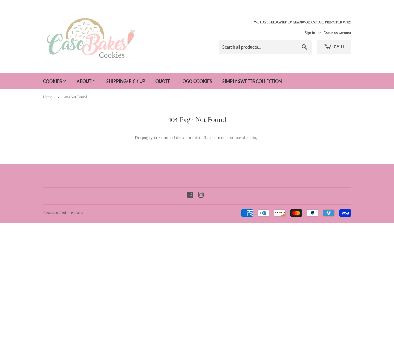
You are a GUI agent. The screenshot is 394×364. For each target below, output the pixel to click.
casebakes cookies (68, 213)
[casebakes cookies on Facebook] (190, 196)
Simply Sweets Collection (252, 81)
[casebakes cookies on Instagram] (201, 196)
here (216, 137)
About (84, 81)
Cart (339, 46)
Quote (162, 81)
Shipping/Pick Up (125, 81)
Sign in (310, 33)
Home (47, 97)
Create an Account (337, 33)
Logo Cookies (196, 81)
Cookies (53, 81)
